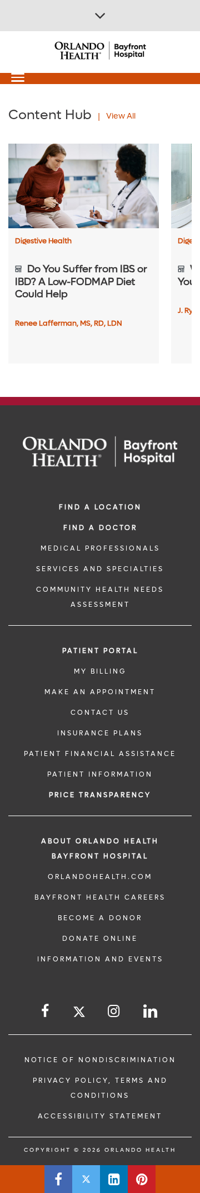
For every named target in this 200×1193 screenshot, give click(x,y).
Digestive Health (43, 241)
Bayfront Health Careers (100, 897)
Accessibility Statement (100, 1116)
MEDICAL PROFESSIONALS (100, 548)
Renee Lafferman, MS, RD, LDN (68, 323)
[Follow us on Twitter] (79, 1013)
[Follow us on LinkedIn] (151, 1011)
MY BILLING (100, 671)
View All (121, 116)
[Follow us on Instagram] (114, 1011)
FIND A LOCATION (100, 507)
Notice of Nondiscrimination (100, 1059)
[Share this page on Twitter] (86, 1179)
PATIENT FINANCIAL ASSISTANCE (100, 753)
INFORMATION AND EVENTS (100, 959)
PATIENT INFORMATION (100, 774)
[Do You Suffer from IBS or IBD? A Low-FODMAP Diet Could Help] (83, 186)
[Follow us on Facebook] (46, 1011)
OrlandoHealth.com (100, 876)
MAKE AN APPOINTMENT (100, 692)
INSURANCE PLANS (100, 733)
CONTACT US (100, 712)
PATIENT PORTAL (100, 650)
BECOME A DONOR (100, 918)
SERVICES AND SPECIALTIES (100, 568)
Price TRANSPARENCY (100, 795)
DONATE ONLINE (100, 938)
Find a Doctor (100, 527)
